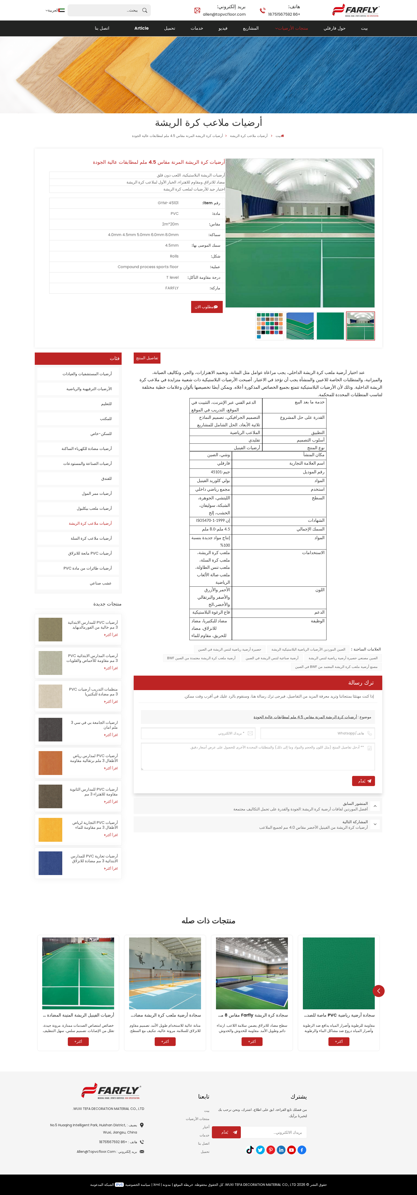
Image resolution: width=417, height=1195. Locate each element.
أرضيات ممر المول (97, 493)
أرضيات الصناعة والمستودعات (87, 463)
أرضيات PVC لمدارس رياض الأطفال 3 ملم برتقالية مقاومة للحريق (94, 758)
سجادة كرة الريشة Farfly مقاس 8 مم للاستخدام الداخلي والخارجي (252, 1015)
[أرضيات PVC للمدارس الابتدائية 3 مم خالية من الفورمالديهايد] (50, 629)
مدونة (167, 1184)
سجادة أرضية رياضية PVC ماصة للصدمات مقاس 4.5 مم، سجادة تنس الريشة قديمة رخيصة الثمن (339, 1015)
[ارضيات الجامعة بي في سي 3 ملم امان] (50, 729)
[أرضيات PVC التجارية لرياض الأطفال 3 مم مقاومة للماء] (50, 830)
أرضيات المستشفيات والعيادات (87, 374)
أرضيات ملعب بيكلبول (94, 508)
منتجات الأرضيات (293, 28)
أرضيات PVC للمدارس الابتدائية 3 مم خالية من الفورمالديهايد (93, 625)
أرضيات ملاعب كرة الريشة (249, 135)
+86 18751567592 (284, 10)
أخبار (206, 1127)
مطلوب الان (204, 307)
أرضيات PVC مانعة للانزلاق (90, 553)
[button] (379, 991)
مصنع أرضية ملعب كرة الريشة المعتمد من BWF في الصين (336, 666)
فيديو (223, 28)
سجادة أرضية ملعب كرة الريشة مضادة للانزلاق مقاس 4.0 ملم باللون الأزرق (165, 1015)
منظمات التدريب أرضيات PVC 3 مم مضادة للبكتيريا (93, 692)
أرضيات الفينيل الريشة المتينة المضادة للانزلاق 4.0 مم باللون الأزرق (78, 1015)
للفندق (106, 478)
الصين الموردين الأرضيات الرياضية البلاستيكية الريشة (308, 649)
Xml (156, 1184)
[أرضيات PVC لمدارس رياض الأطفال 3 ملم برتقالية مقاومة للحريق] (50, 763)
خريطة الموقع (183, 1184)
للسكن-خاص (101, 433)
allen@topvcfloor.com (224, 10)
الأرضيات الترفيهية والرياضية (89, 389)
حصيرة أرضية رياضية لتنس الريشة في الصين (229, 649)
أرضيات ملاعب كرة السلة (91, 538)
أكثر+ (339, 1041)
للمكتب (106, 418)
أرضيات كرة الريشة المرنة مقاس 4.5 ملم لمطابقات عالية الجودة (305, 717)
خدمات (197, 28)
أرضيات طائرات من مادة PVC (87, 568)
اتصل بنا (102, 28)
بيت (364, 28)
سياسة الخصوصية (137, 1184)
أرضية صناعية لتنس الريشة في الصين (272, 658)
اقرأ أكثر (112, 634)
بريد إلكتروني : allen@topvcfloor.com (107, 1151)
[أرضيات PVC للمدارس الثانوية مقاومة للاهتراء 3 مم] (50, 796)
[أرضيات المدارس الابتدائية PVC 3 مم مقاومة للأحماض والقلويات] (50, 663)
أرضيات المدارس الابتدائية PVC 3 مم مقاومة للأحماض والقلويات (92, 658)
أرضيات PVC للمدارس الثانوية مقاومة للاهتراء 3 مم (94, 792)
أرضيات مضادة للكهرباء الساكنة (87, 448)
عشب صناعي (101, 583)
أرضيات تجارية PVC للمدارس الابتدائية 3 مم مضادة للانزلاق (94, 858)
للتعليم (106, 404)
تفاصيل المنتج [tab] (147, 358)
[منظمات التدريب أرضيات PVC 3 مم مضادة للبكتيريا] (50, 696)
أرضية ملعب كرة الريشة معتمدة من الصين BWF (201, 658)
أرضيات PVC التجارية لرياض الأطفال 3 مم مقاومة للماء (95, 825)
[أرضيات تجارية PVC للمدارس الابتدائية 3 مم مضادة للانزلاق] (50, 863)
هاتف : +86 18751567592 (118, 1142)
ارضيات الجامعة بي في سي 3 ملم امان (94, 725)
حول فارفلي (335, 28)
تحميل (169, 28)
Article (141, 28)
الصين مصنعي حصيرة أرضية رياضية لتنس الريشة (343, 658)
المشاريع (251, 28)
